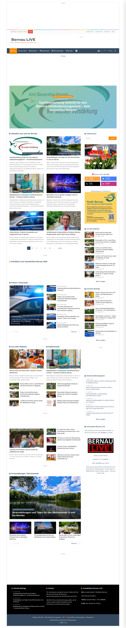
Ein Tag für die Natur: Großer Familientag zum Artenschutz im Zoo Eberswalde (68, 431)
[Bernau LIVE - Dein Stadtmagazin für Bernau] (23, 41)
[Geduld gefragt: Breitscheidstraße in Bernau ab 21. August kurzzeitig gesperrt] (89, 274)
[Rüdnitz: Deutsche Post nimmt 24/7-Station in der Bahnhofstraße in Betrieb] (89, 295)
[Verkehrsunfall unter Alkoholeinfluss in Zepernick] (51, 288)
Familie (14, 423)
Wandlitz (52, 423)
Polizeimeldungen (76, 282)
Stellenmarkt (45, 50)
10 (45, 248)
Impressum (107, 31)
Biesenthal (73, 423)
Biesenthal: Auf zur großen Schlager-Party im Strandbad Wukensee (18, 537)
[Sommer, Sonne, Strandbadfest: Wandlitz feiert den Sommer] (51, 449)
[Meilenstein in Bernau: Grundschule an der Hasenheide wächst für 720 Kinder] (89, 266)
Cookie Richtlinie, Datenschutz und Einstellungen (63, 620)
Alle (63, 282)
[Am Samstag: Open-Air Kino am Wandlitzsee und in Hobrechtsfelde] (45, 528)
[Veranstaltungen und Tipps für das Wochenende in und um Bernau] (45, 497)
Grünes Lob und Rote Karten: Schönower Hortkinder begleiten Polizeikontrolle (67, 298)
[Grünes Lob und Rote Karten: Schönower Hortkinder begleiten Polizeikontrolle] (51, 297)
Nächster (74, 332)
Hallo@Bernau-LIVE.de (102, 463)
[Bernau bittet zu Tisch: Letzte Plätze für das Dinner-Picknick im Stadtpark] (14, 386)
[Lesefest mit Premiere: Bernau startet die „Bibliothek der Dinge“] (14, 403)
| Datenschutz (89, 617)
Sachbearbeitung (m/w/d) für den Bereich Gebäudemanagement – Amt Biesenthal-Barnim (63, 106)
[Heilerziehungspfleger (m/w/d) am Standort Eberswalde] (51, 386)
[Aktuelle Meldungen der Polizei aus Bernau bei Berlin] (51, 325)
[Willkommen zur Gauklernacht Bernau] (63, 70)
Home (14, 50)
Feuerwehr (67, 282)
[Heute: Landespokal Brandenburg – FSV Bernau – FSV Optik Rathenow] (89, 310)
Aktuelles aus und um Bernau (24, 134)
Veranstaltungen (58, 50)
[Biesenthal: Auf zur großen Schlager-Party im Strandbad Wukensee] (20, 528)
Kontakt (69, 50)
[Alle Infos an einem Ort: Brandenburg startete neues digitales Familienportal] (51, 440)
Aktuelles (33, 50)
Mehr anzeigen (100, 281)
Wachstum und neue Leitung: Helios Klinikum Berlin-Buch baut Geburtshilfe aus (68, 456)
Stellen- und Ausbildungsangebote (63, 96)
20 (50, 248)
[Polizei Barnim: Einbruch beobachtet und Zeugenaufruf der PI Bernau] (27, 305)
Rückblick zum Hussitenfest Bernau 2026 (29, 261)
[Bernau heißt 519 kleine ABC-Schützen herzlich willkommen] (89, 235)
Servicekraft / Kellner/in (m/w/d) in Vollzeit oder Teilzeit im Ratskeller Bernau (67, 394)
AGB (113, 31)
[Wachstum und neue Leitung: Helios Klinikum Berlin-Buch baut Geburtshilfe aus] (51, 457)
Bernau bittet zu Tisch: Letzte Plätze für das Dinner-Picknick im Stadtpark (70, 537)
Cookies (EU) (98, 31)
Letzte (60, 248)
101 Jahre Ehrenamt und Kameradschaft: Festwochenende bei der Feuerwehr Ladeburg (68, 308)
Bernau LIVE (22, 50)
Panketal (62, 423)
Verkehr (41, 423)
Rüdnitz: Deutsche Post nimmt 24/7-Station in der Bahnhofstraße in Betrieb (105, 294)
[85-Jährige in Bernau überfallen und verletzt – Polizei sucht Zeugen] (51, 317)
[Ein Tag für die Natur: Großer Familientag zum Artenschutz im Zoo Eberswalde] (51, 432)
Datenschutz (90, 31)
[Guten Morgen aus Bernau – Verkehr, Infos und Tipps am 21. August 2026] (89, 318)
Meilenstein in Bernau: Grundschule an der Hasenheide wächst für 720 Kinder (105, 265)
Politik (32, 423)
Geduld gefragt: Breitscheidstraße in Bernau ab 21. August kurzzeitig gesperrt (105, 273)
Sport (23, 423)
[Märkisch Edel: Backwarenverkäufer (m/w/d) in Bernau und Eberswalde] (51, 403)
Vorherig (16, 332)
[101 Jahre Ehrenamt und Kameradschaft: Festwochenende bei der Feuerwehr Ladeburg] (51, 307)
